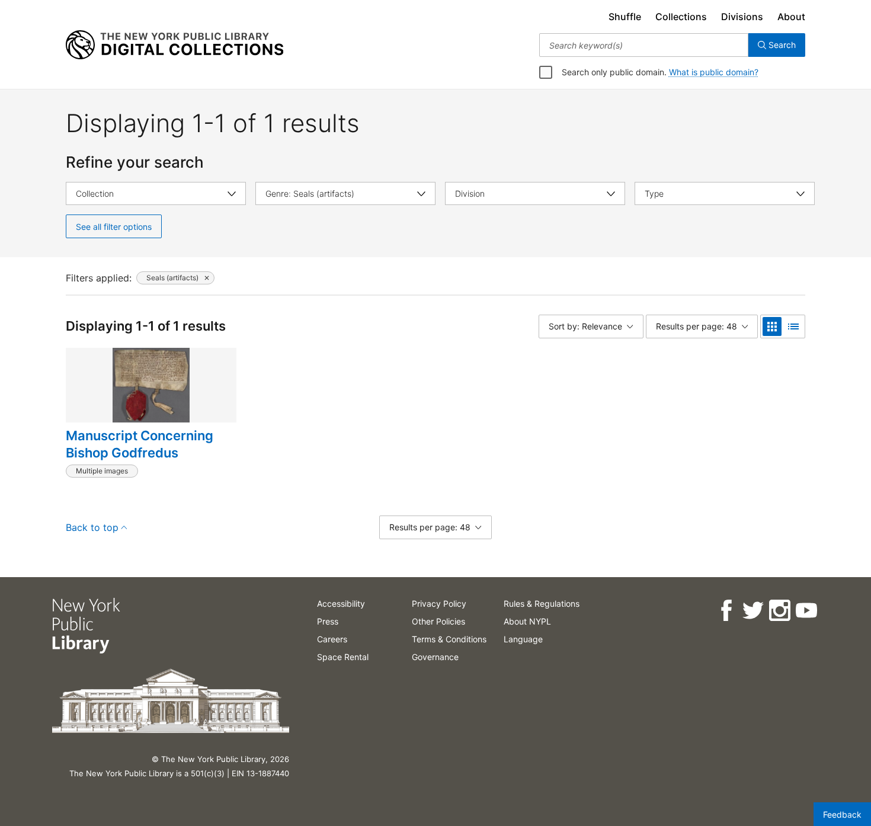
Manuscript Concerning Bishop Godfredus (139, 444)
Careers (332, 639)
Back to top (92, 527)
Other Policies (438, 621)
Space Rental (343, 657)
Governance (435, 657)
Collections (681, 17)
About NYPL (527, 621)
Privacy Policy (439, 603)
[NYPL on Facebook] (725, 610)
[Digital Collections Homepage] (174, 45)
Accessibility (341, 603)
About (791, 17)
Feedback (842, 814)
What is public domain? (713, 72)
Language (523, 639)
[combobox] (643, 45)
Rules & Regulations (541, 603)
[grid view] (772, 326)
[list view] (793, 326)
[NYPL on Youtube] (805, 610)
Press (327, 621)
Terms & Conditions (449, 639)
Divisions (742, 17)
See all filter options (114, 227)
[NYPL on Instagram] (778, 610)
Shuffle (625, 17)
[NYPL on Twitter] (752, 610)
